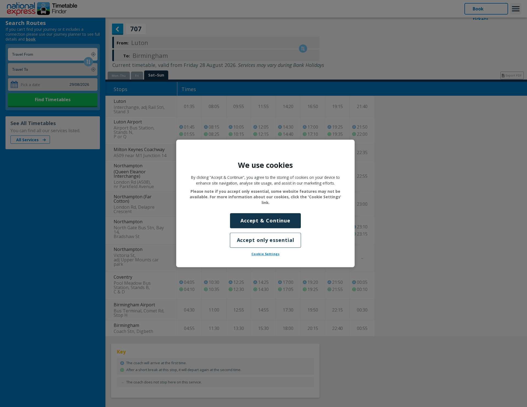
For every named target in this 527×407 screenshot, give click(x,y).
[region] (265, 203)
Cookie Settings (265, 254)
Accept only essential (265, 240)
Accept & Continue (265, 220)
